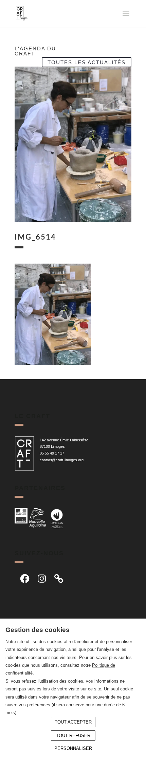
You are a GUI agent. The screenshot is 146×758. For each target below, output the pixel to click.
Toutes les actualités (87, 62)
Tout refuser (73, 735)
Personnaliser (73, 748)
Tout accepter (73, 722)
